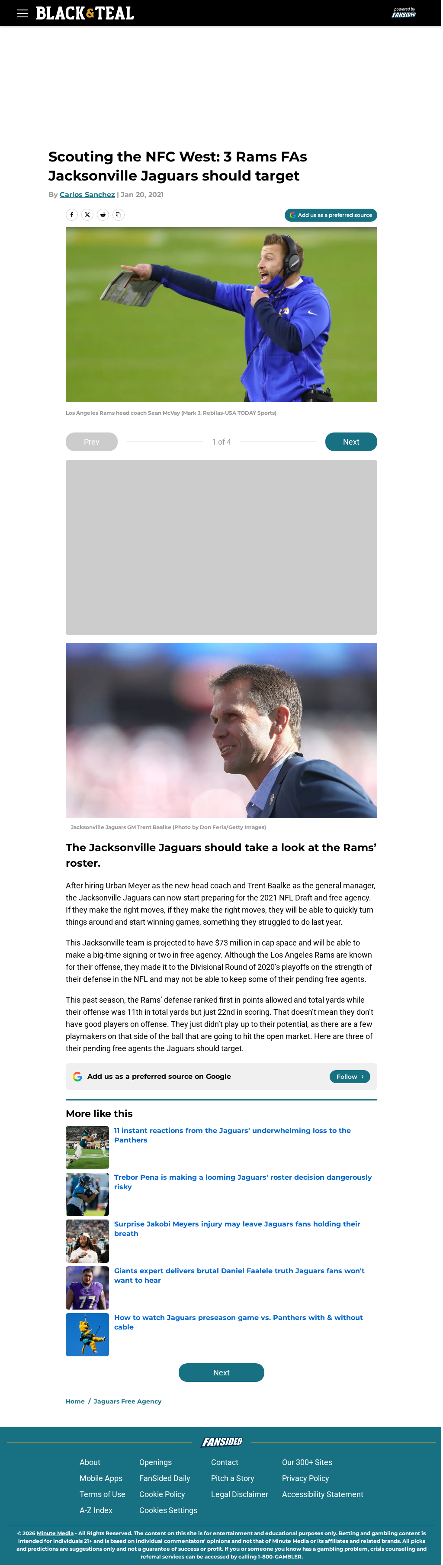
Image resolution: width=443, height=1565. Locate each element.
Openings (155, 1462)
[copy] (118, 215)
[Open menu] (22, 13)
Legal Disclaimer (239, 1494)
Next (351, 441)
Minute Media (55, 1533)
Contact (224, 1462)
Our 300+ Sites (307, 1462)
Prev (92, 441)
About (90, 1462)
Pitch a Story (232, 1478)
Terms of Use (102, 1494)
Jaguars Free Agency (127, 1401)
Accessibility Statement (322, 1494)
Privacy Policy (305, 1478)
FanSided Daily (164, 1478)
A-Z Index (96, 1510)
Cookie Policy (162, 1494)
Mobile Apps (101, 1478)
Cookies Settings (168, 1510)
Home (75, 1401)
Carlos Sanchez (87, 194)
